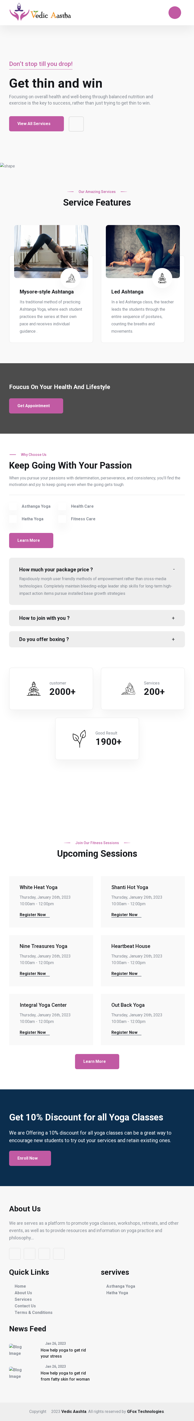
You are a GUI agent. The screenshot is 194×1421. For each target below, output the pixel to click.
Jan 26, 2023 (55, 1343)
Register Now (33, 914)
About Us (23, 1292)
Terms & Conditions (34, 1312)
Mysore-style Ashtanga (47, 292)
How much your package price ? (56, 570)
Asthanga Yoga (120, 1286)
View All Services (34, 123)
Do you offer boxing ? (44, 639)
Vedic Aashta (73, 1411)
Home (20, 1286)
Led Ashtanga (127, 292)
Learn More (29, 540)
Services (23, 1299)
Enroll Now (28, 1158)
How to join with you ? (44, 618)
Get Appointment (34, 405)
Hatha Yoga (117, 1292)
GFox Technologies (145, 1411)
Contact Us (25, 1306)
